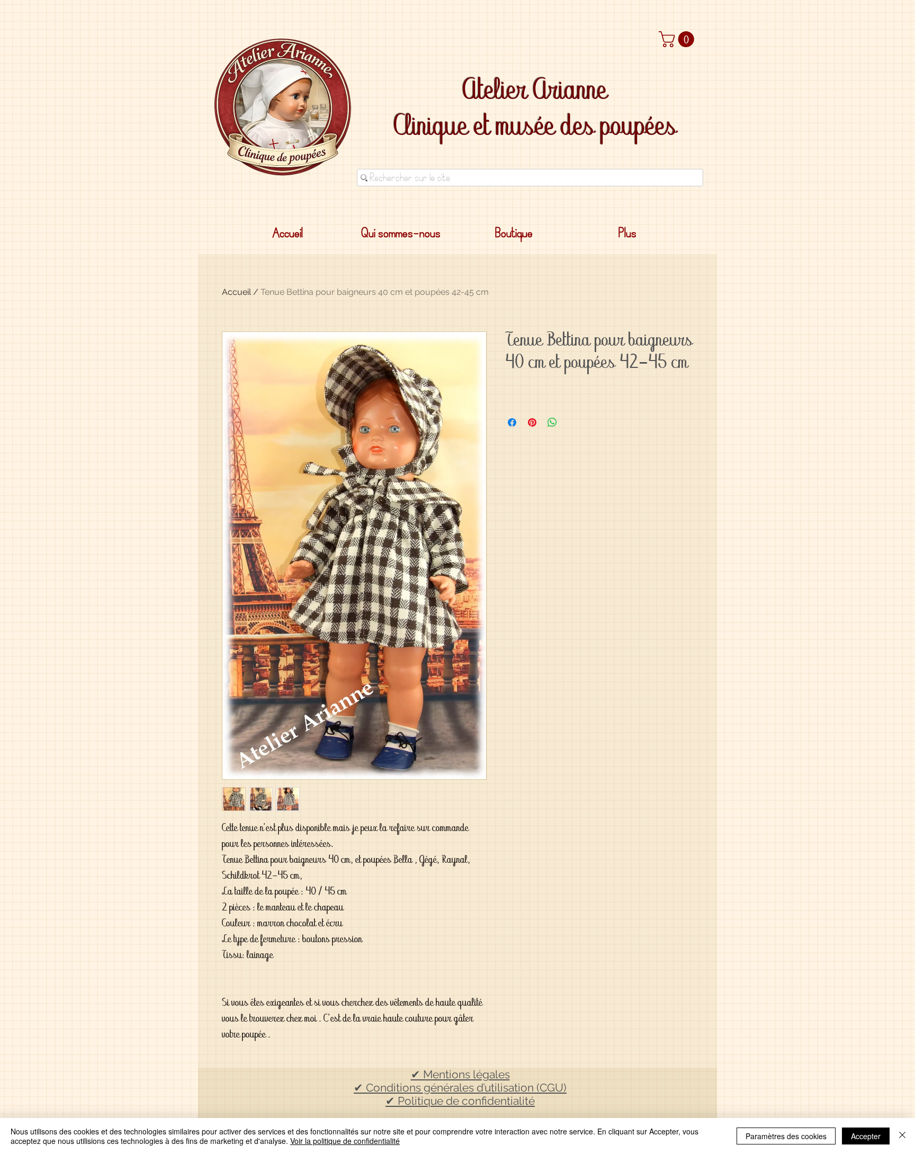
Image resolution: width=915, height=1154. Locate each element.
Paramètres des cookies (786, 1136)
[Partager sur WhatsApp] (552, 422)
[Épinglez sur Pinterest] (532, 422)
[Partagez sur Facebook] (512, 422)
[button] (678, 39)
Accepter (866, 1136)
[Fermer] (902, 1136)
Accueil (236, 292)
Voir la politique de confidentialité (345, 1140)
